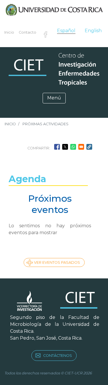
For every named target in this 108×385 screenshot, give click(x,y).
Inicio (9, 32)
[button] (89, 147)
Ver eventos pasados (57, 262)
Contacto (27, 32)
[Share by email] (81, 147)
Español (66, 30)
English (93, 30)
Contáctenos (57, 355)
